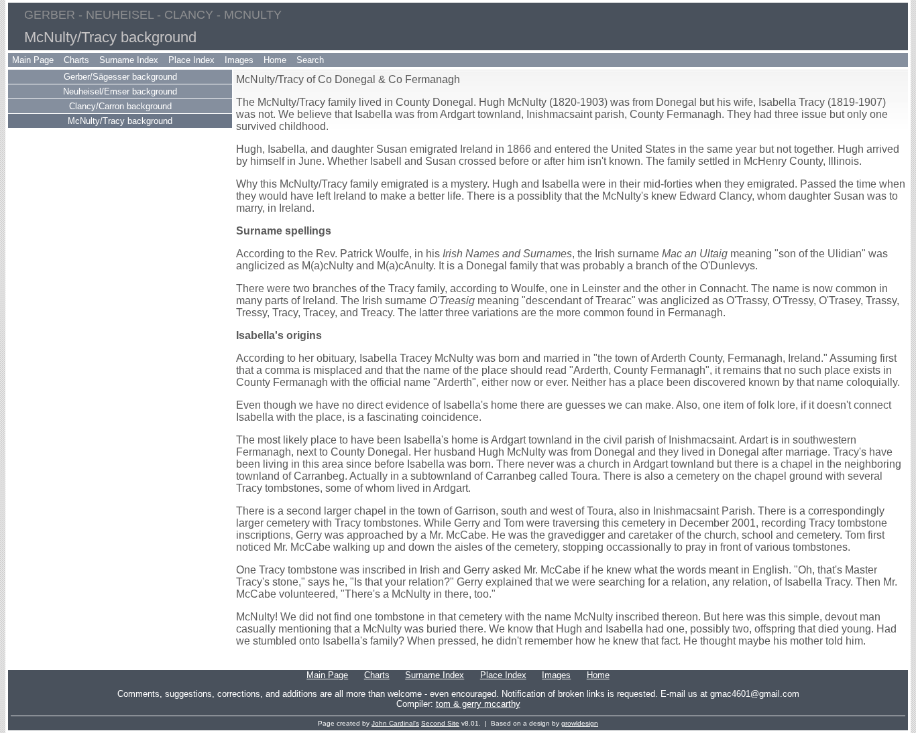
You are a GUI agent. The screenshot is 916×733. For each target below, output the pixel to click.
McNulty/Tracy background (120, 121)
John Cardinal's (395, 723)
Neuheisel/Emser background (120, 91)
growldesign (579, 723)
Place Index (191, 60)
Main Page (33, 60)
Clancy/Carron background (120, 106)
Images (239, 60)
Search (310, 60)
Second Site (440, 723)
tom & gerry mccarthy (478, 704)
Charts (76, 60)
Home (275, 60)
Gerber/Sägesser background (120, 77)
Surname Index (128, 60)
